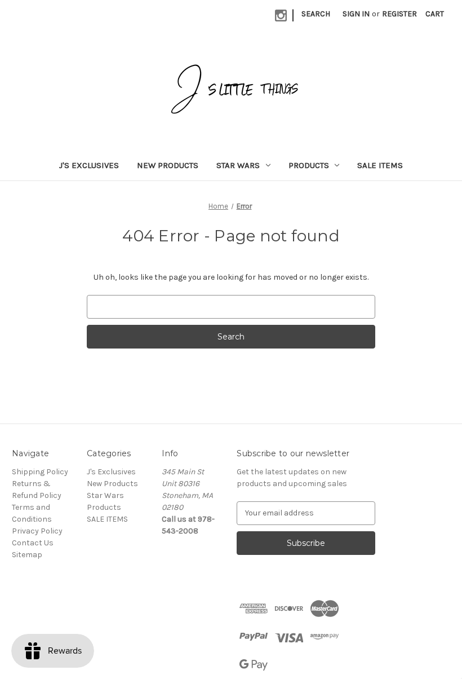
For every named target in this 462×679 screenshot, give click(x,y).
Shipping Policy (40, 472)
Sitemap (27, 554)
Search (315, 14)
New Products (167, 165)
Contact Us (33, 543)
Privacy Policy (37, 531)
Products (308, 165)
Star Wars (238, 165)
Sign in (356, 14)
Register (399, 14)
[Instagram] (281, 15)
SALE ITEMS (380, 165)
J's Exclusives (89, 165)
